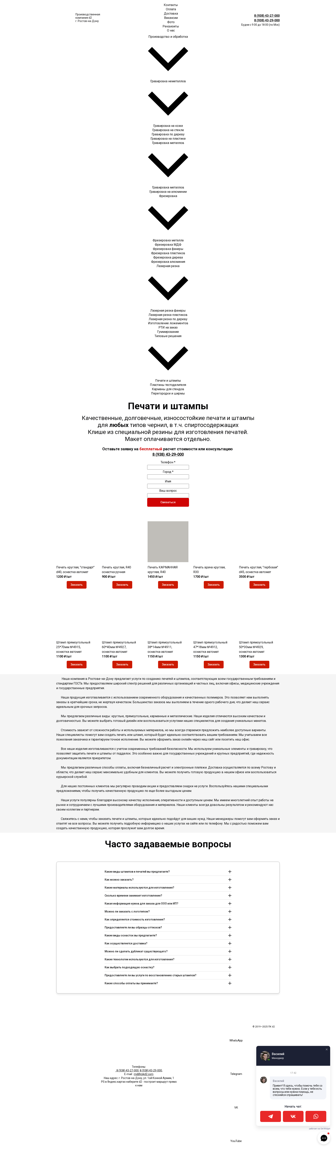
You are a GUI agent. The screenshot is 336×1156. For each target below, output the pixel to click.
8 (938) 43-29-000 (267, 20)
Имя (168, 481)
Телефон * (168, 462)
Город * (168, 472)
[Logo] (64, 18)
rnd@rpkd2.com (143, 1074)
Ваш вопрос (168, 491)
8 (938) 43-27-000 (267, 16)
